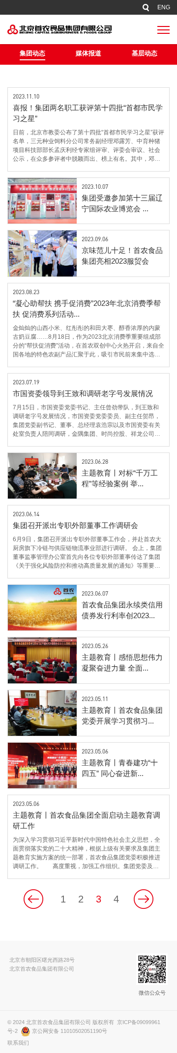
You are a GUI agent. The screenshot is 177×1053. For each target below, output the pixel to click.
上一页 (33, 899)
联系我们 (18, 1043)
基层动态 (144, 53)
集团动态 (32, 53)
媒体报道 (88, 53)
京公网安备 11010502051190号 (68, 1031)
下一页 (143, 899)
